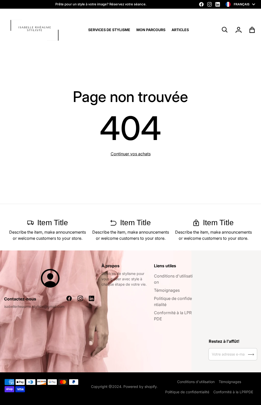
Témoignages (167, 290)
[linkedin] (217, 4)
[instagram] (209, 4)
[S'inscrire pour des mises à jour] (251, 354)
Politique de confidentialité (187, 392)
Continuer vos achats (131, 153)
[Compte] (238, 29)
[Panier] (252, 29)
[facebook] (201, 4)
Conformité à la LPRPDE (233, 392)
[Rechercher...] (225, 30)
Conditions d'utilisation (196, 381)
